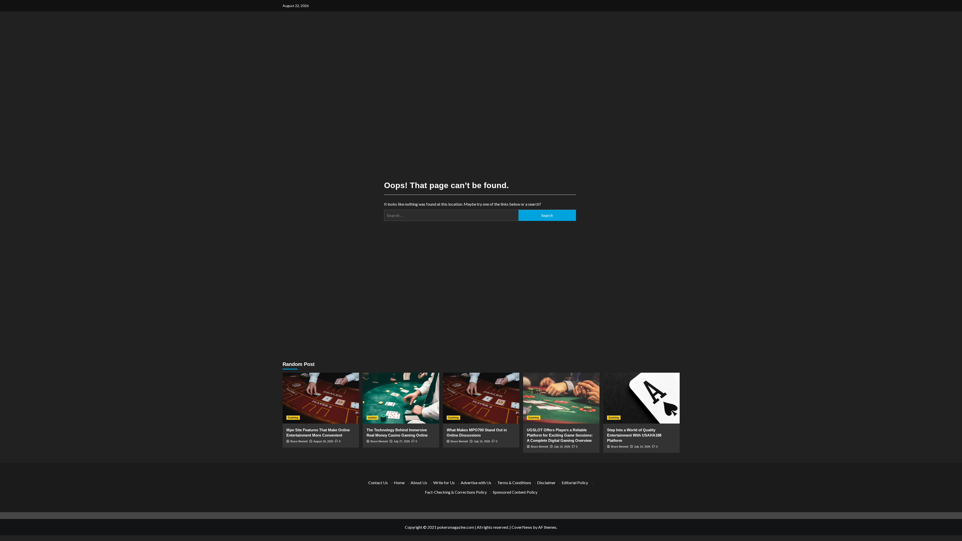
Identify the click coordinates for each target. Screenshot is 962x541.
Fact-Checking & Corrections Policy (456, 492)
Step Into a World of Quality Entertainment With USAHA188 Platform (634, 435)
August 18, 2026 (323, 441)
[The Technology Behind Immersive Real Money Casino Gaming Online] (401, 398)
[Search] (676, 33)
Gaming (293, 417)
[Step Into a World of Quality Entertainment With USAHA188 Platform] (641, 398)
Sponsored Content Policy (515, 492)
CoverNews (522, 527)
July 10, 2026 (562, 446)
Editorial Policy (575, 482)
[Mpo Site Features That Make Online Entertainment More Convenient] (321, 398)
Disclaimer (546, 482)
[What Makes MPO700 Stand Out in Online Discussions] (481, 398)
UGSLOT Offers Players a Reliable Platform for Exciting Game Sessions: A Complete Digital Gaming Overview (560, 435)
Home (399, 482)
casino (372, 417)
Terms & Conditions (514, 482)
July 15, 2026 (482, 441)
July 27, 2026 (402, 441)
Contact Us (378, 482)
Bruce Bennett (299, 441)
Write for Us (444, 482)
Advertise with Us (476, 482)
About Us (419, 482)
